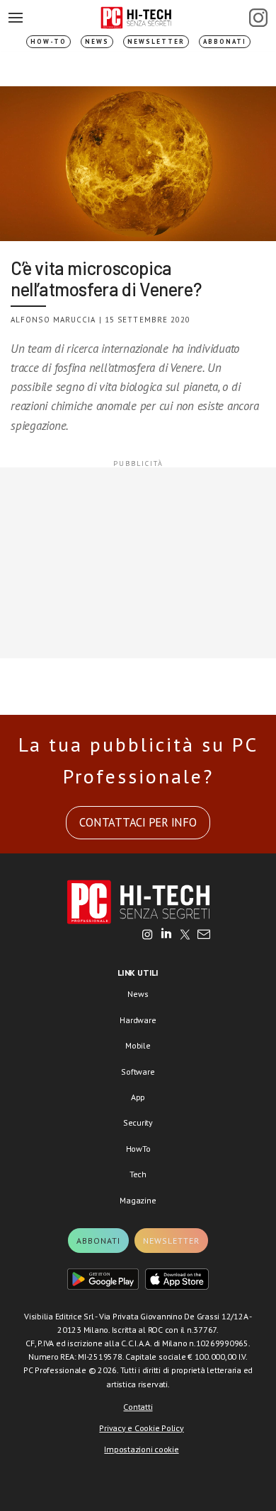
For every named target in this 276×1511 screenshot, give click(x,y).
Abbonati (224, 41)
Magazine (138, 1200)
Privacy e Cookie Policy (141, 1428)
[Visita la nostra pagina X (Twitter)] (185, 935)
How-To (48, 41)
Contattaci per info (137, 822)
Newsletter (156, 41)
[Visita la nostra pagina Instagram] (147, 935)
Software (137, 1071)
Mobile (138, 1045)
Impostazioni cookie (141, 1449)
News (97, 41)
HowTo (138, 1148)
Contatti (137, 1406)
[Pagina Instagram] (258, 17)
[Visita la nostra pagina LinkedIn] (166, 935)
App (138, 1097)
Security (138, 1122)
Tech (138, 1174)
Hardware (138, 1020)
